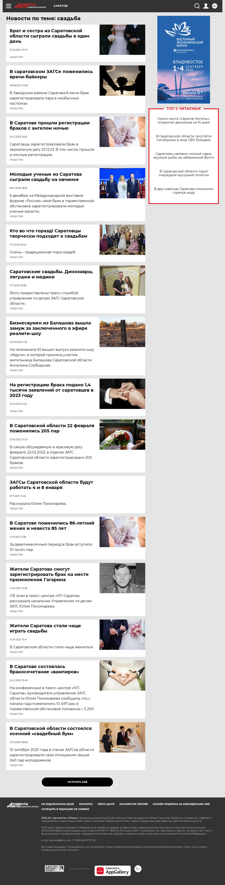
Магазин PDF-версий (134, 804)
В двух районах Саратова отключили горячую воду (184, 191)
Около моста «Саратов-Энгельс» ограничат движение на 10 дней (184, 120)
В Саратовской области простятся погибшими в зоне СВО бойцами (183, 138)
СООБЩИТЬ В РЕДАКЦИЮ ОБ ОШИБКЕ (65, 809)
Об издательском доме (57, 804)
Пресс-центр (106, 804)
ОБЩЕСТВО (16, 57)
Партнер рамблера (79, 868)
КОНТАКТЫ (86, 804)
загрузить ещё (77, 782)
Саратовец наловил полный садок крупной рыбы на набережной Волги (183, 155)
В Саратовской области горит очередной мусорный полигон (184, 173)
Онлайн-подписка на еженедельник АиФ (181, 804)
